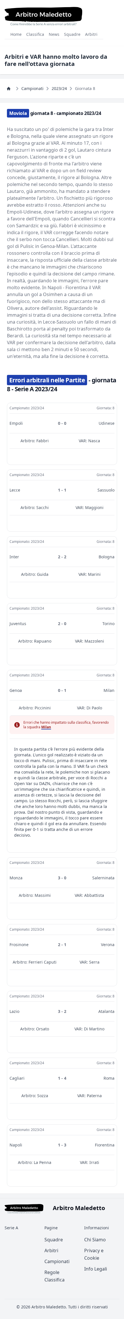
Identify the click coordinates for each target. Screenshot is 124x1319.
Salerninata (103, 877)
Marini (94, 574)
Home (16, 34)
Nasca (94, 440)
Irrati (94, 1162)
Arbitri (91, 34)
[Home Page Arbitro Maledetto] (10, 88)
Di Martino (94, 1029)
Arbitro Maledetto (48, 1307)
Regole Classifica (54, 1276)
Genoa (16, 690)
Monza (16, 877)
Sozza (42, 1095)
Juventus (18, 623)
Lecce (15, 490)
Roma (109, 1078)
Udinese (106, 423)
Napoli (16, 1145)
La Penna (42, 1162)
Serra (94, 962)
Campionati (32, 88)
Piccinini (43, 708)
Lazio (14, 1011)
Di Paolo (94, 708)
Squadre (72, 34)
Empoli (16, 423)
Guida (42, 574)
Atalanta (106, 1011)
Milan (109, 690)
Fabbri (42, 440)
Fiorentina (104, 1145)
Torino (108, 623)
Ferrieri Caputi (43, 962)
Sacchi (42, 507)
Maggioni (94, 507)
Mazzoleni (94, 641)
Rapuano (42, 641)
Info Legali (95, 1269)
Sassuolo (105, 490)
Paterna (94, 1095)
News (54, 34)
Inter (14, 556)
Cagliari (17, 1078)
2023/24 (59, 88)
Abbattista (94, 895)
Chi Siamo (95, 1239)
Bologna (106, 556)
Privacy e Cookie (94, 1254)
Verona (107, 944)
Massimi (43, 895)
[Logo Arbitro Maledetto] (43, 16)
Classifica (35, 34)
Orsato (42, 1029)
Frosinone (19, 944)
